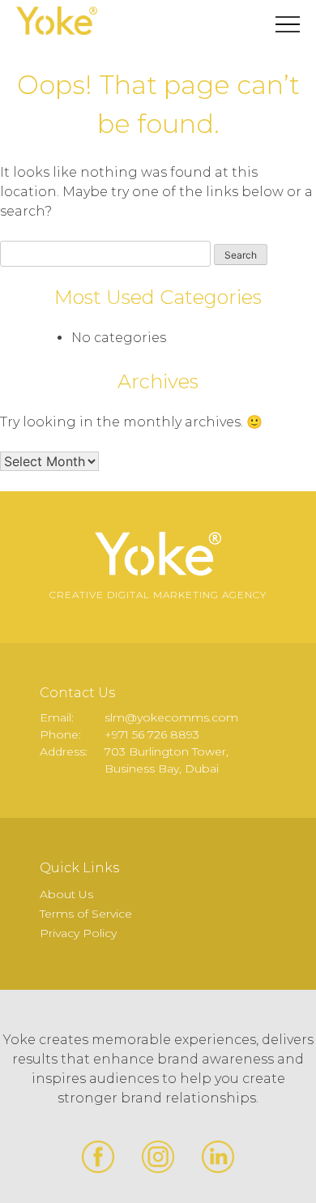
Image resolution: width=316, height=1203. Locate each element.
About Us (66, 894)
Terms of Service (86, 913)
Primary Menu (287, 24)
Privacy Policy (78, 933)
